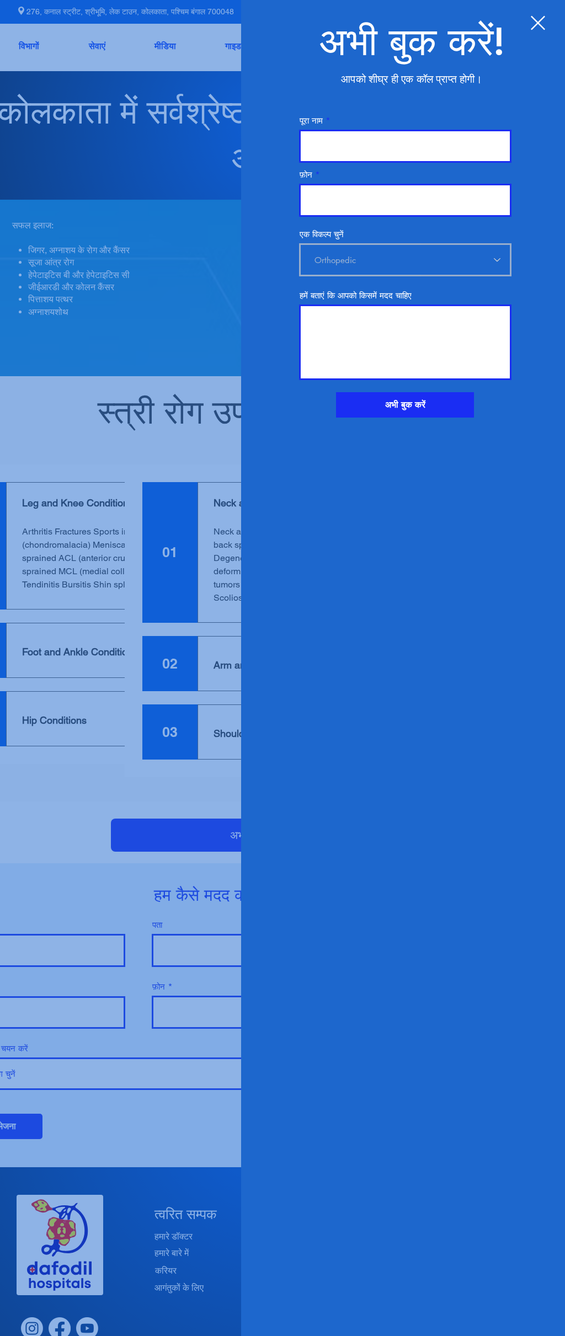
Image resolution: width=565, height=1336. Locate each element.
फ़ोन (306, 174)
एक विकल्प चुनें (322, 234)
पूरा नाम (311, 120)
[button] (538, 22)
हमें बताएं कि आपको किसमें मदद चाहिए (356, 295)
